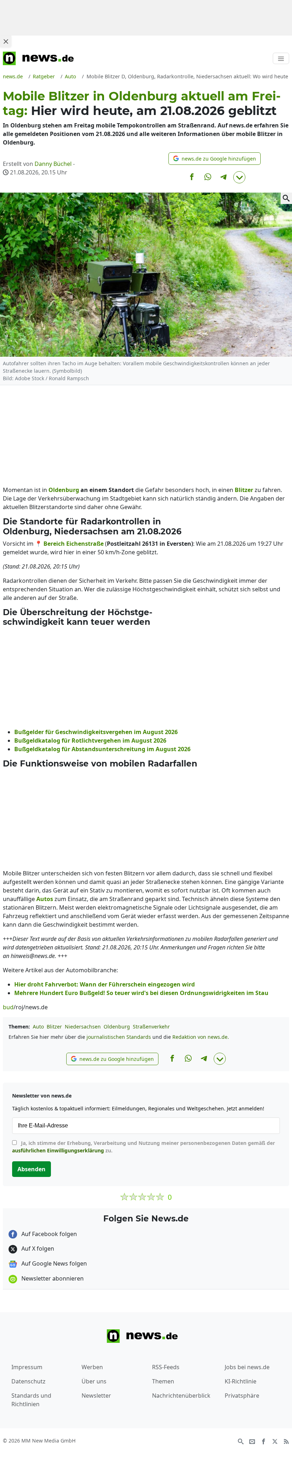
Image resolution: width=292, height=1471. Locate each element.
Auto (38, 1026)
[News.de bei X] (275, 1441)
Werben (92, 1367)
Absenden (31, 1169)
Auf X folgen (37, 1248)
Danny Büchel (53, 164)
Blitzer (54, 1026)
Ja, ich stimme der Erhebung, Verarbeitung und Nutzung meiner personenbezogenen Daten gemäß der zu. (143, 1147)
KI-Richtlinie (240, 1381)
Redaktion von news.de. (200, 1036)
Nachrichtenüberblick (181, 1395)
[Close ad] (5, 41)
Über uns (94, 1381)
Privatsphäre (242, 1395)
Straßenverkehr (151, 1026)
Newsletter (96, 1395)
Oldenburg (117, 1026)
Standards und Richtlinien (31, 1400)
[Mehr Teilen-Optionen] (239, 177)
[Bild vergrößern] (286, 198)
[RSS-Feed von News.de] (286, 1441)
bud (8, 1007)
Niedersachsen (83, 1026)
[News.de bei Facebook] (263, 1441)
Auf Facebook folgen (48, 1234)
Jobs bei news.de (247, 1367)
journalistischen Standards (119, 1036)
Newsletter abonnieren (52, 1278)
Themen (163, 1381)
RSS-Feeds (165, 1367)
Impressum (26, 1367)
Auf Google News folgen (53, 1263)
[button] (214, 158)
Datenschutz (28, 1381)
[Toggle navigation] (281, 58)
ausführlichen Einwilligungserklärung (58, 1150)
